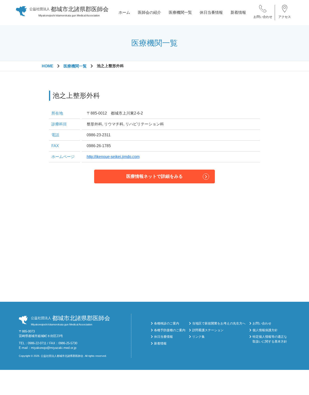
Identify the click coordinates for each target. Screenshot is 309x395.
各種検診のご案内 (166, 323)
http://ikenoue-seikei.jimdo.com (113, 157)
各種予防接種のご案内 (169, 330)
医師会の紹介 (149, 12)
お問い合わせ (262, 17)
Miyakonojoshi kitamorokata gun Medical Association (69, 11)
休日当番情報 (211, 12)
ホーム (124, 12)
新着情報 (238, 12)
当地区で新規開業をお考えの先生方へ (219, 323)
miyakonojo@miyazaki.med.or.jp (53, 348)
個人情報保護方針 (265, 330)
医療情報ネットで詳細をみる (154, 176)
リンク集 (198, 336)
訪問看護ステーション (208, 330)
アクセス (284, 17)
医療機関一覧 (180, 12)
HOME (47, 66)
